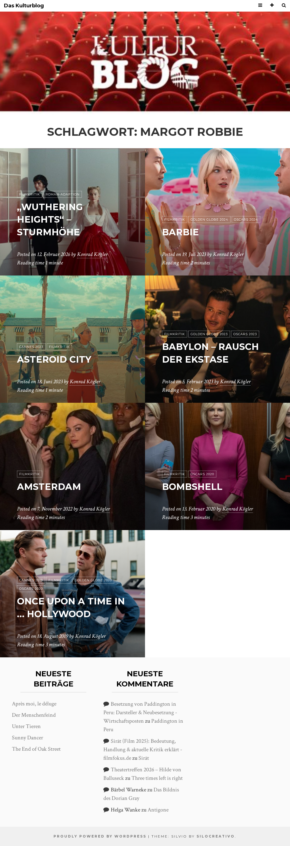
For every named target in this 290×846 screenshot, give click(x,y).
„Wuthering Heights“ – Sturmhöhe (50, 219)
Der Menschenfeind (34, 715)
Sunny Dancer (27, 737)
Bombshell (192, 486)
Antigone (158, 809)
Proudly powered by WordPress (100, 836)
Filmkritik (29, 194)
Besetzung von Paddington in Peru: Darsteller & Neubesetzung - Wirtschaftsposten (140, 712)
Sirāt (143, 758)
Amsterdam (49, 486)
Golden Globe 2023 (209, 334)
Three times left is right (157, 778)
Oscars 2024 (246, 219)
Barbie (180, 232)
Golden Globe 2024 (209, 219)
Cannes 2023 (31, 347)
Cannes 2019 (31, 580)
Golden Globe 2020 (93, 580)
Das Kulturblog (24, 6)
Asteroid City (54, 359)
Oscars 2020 (202, 474)
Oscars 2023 (245, 334)
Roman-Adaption (63, 194)
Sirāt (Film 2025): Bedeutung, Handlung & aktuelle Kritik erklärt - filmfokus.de (142, 749)
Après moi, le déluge (34, 703)
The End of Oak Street (36, 749)
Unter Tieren (26, 726)
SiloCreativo (216, 836)
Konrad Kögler (92, 254)
